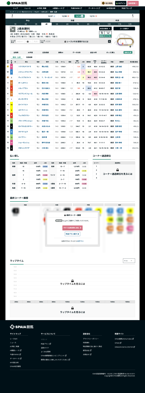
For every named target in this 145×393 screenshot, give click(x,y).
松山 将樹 (118, 72)
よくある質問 (45, 351)
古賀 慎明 (118, 94)
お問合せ (86, 354)
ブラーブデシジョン (25, 121)
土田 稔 (117, 137)
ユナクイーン (23, 110)
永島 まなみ (46, 126)
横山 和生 (45, 67)
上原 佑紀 (118, 67)
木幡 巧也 (45, 121)
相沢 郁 (117, 88)
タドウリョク (23, 132)
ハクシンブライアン (25, 72)
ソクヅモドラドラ (24, 67)
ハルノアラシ (23, 88)
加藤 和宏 (118, 126)
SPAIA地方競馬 (15, 366)
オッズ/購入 (110, 52)
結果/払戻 (44, 12)
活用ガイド (45, 348)
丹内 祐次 (45, 115)
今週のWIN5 (75, 8)
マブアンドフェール (25, 94)
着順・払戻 (17, 57)
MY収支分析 (111, 8)
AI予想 (30, 52)
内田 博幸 (45, 94)
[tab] (16, 57)
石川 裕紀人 (46, 88)
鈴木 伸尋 (118, 143)
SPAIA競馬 (117, 376)
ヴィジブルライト (24, 77)
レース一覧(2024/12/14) (24, 12)
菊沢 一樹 (45, 132)
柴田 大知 (45, 83)
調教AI (60, 52)
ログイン (122, 3)
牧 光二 (117, 121)
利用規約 (86, 342)
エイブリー (22, 137)
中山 (28, 20)
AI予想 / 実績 (41, 8)
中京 (117, 20)
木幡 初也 (45, 105)
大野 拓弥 (45, 72)
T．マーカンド (47, 77)
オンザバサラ (23, 99)
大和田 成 (118, 99)
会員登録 (131, 3)
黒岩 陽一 (118, 83)
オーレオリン (23, 83)
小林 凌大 (45, 148)
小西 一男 (118, 148)
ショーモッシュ (23, 143)
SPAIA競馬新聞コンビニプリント (52, 355)
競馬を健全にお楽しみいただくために (54, 360)
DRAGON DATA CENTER (124, 347)
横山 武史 (45, 99)
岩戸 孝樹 (118, 132)
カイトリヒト (23, 105)
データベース (93, 8)
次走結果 (29, 57)
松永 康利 (118, 110)
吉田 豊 (44, 137)
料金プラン (126, 8)
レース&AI (13, 338)
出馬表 (16, 52)
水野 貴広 (118, 115)
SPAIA (117, 343)
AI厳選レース (57, 8)
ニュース (27, 8)
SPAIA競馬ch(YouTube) (123, 339)
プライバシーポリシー (91, 338)
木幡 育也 (45, 110)
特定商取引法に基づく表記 (92, 346)
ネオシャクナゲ (23, 148)
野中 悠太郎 (46, 143)
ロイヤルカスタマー (25, 126)
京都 (72, 20)
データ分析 (77, 52)
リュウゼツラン (23, 115)
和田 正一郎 (119, 77)
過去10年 (93, 52)
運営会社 (86, 350)
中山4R (36, 12)
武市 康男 (118, 105)
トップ (15, 8)
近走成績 (45, 52)
